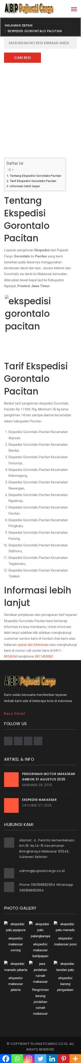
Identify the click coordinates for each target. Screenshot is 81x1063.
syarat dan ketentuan (33, 645)
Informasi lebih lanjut (25, 186)
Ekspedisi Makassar (39, 799)
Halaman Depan (19, 25)
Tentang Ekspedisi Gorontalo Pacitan (35, 175)
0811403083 (44, 656)
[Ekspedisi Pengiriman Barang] (29, 9)
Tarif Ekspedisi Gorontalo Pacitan (33, 181)
